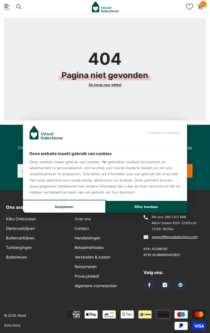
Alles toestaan (146, 207)
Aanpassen (64, 207)
